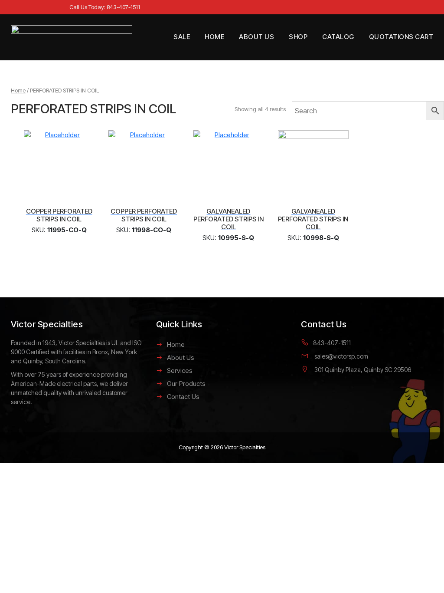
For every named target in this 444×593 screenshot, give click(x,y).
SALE (181, 37)
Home (214, 37)
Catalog (338, 37)
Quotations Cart (401, 37)
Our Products (186, 383)
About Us (256, 37)
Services (180, 370)
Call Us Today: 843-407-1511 (104, 6)
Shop (298, 37)
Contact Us (183, 396)
